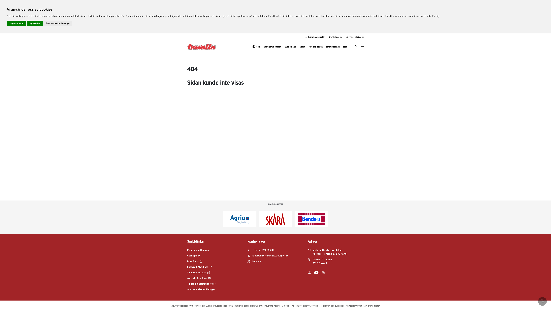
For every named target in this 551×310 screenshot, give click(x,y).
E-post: (270, 256)
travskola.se (334, 37)
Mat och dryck (316, 47)
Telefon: (263, 250)
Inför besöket (333, 47)
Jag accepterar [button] (16, 23)
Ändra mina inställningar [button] (58, 23)
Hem (257, 47)
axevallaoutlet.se (354, 37)
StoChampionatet (272, 47)
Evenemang (290, 47)
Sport (302, 47)
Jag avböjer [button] (34, 23)
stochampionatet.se (313, 37)
